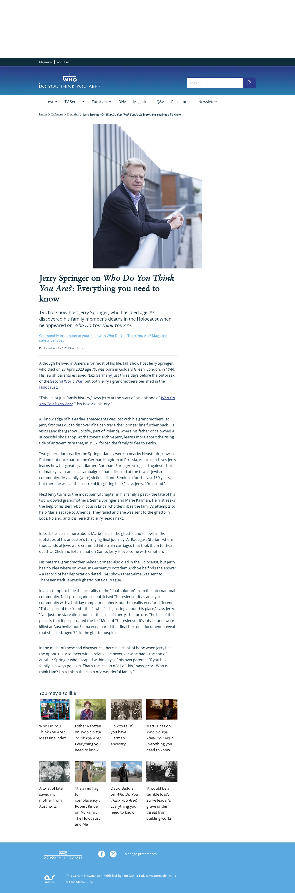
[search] (249, 82)
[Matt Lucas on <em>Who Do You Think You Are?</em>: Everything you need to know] (161, 709)
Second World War (66, 381)
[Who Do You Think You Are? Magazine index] (54, 709)
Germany (104, 375)
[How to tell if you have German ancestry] (126, 709)
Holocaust (48, 387)
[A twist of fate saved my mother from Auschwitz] (54, 771)
